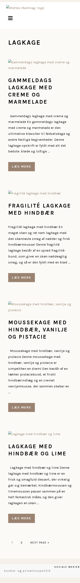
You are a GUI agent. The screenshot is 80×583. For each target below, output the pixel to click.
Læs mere (21, 166)
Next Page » (39, 542)
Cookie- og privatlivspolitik (27, 571)
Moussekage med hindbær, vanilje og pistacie (38, 329)
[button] (10, 18)
